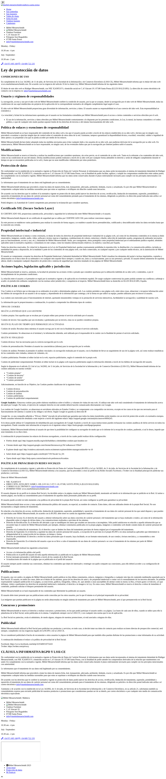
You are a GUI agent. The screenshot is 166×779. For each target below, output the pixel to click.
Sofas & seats (11, 19)
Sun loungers (11, 14)
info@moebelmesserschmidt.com (19, 42)
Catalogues (10, 23)
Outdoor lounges (13, 21)
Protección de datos (14, 770)
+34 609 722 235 (27, 64)
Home (8, 9)
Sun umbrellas (12, 12)
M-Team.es (10, 772)
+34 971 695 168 (10, 64)
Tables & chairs (12, 16)
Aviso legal (10, 768)
